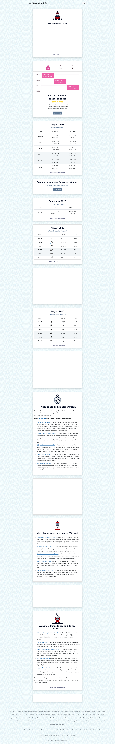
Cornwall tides (18, 730)
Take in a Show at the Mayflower (46, 433)
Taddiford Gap (80, 721)
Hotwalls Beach (86, 714)
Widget (58, 735)
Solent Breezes (32, 721)
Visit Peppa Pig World (43, 658)
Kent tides (63, 730)
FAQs (46, 735)
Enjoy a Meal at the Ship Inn (45, 668)
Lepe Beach (37, 718)
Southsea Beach (52, 721)
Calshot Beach (85, 711)
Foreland (37, 714)
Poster (63, 735)
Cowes (103, 711)
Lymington (45, 718)
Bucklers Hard (69, 711)
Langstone (103, 714)
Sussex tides (55, 730)
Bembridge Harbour (45, 711)
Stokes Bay (71, 721)
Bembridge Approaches (31, 711)
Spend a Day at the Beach (44, 546)
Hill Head (77, 714)
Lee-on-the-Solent (27, 718)
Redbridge (13, 721)
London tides (71, 730)
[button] (57, 55)
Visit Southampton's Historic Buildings (48, 554)
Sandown (24, 721)
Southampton (42, 721)
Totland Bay (89, 721)
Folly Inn (31, 714)
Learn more (57, 113)
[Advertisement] (57, 286)
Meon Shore (53, 718)
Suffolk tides (88, 730)
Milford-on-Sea (77, 718)
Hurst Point (95, 714)
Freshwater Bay (45, 714)
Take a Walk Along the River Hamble (47, 633)
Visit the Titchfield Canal (44, 463)
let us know (42, 418)
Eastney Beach (13, 714)
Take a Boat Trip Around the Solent (47, 537)
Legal (73, 735)
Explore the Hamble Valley (44, 454)
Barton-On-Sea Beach (16, 711)
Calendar (52, 735)
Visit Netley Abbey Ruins (44, 422)
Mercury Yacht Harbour (65, 718)
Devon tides (27, 730)
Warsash (102, 721)
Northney (86, 718)
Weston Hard (54, 724)
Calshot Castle (95, 711)
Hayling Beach (56, 714)
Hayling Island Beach (67, 714)
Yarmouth (62, 724)
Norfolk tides (97, 730)
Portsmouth (102, 718)
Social (68, 735)
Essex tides (79, 730)
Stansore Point (62, 721)
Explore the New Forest (44, 561)
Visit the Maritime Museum (45, 570)
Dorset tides (36, 730)
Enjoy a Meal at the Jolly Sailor (46, 445)
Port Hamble (94, 718)
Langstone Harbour (15, 718)
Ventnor (96, 721)
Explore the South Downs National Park (48, 649)
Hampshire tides (45, 730)
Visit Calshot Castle (43, 642)
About (42, 735)
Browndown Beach (57, 711)
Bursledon (77, 711)
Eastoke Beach (23, 714)
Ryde (18, 721)
